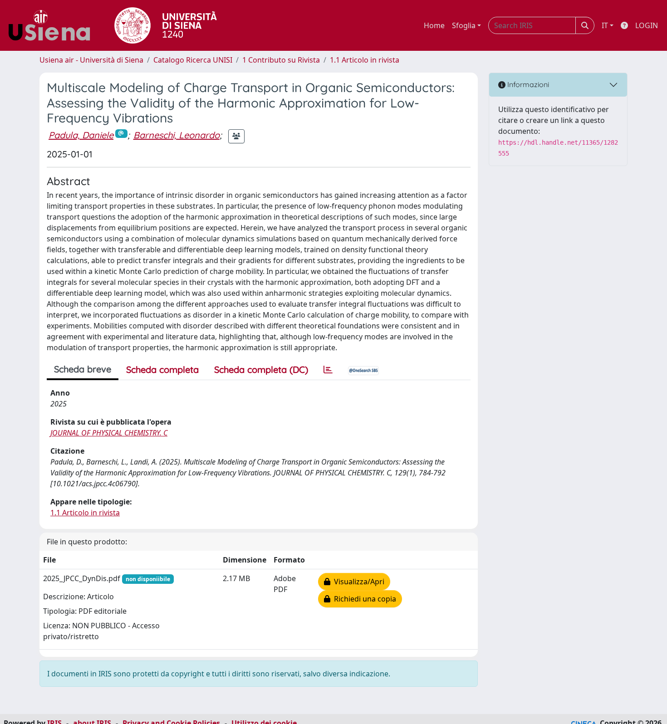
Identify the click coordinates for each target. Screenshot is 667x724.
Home (434, 25)
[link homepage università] (165, 25)
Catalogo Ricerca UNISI (192, 60)
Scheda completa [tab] (162, 369)
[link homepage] (52, 25)
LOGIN (646, 25)
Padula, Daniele (81, 135)
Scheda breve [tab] (82, 369)
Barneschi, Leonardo (176, 135)
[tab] (328, 369)
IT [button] (605, 25)
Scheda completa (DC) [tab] (261, 369)
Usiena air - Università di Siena (91, 60)
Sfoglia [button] (464, 25)
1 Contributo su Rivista (281, 60)
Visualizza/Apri (357, 582)
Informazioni (527, 84)
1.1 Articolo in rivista (364, 60)
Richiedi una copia (363, 599)
